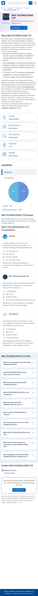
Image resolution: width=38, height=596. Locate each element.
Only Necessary (23, 593)
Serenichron (13, 314)
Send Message (15, 28)
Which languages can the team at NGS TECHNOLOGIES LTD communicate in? (16, 456)
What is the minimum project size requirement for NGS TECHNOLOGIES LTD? (15, 445)
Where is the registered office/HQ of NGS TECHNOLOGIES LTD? (17, 363)
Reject (31, 593)
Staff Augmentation (9, 210)
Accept (14, 593)
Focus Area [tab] (9, 178)
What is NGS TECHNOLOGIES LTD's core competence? (16, 393)
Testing (26, 8)
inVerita (12, 236)
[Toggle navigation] (35, 3)
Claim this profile (6, 23)
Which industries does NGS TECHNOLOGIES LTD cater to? (13, 403)
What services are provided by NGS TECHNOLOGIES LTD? (14, 383)
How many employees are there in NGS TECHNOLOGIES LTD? (16, 423)
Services (10, 8)
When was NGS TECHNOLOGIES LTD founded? (14, 413)
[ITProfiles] (3, 3)
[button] (30, 3)
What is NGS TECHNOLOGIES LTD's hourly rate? (16, 433)
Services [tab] (8, 172)
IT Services (18, 8)
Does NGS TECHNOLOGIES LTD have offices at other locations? (15, 373)
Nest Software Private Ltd (19, 276)
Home (3, 8)
